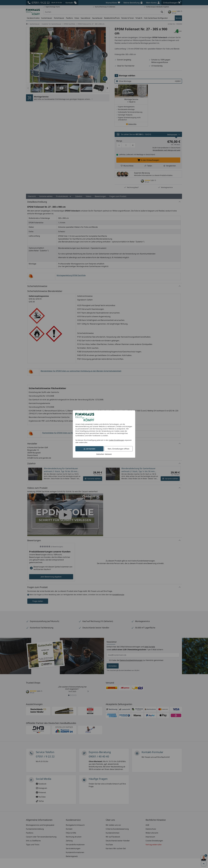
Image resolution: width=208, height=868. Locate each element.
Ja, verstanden (89, 449)
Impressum (108, 454)
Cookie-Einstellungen (116, 440)
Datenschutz (100, 454)
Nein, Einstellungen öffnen (118, 449)
